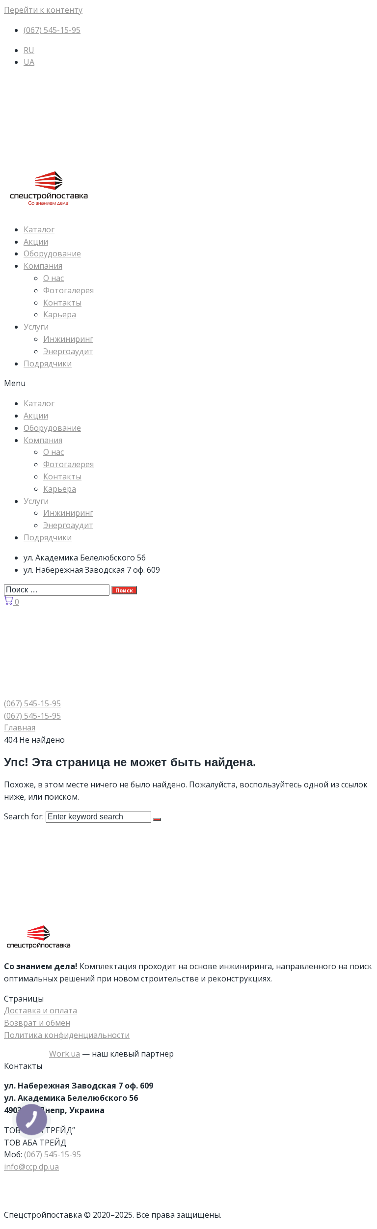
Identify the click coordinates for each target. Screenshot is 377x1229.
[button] (188, 383)
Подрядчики (48, 363)
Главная (19, 727)
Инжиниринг (68, 339)
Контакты (62, 302)
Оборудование (52, 253)
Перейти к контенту (43, 9)
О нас (53, 278)
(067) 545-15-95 (52, 1154)
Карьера (59, 314)
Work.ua (64, 1053)
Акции (36, 241)
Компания (43, 265)
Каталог (39, 229)
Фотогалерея (68, 290)
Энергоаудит (68, 351)
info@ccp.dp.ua (31, 1166)
